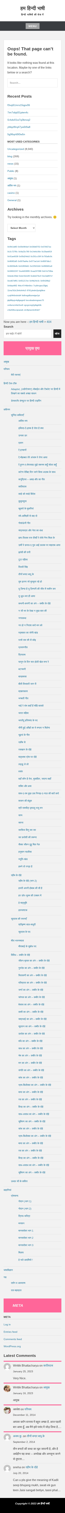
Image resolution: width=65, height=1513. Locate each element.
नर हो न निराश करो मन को (30, 625)
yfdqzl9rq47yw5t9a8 (18, 127)
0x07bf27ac (46, 247)
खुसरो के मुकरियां (26, 508)
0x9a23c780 (23, 251)
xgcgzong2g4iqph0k (33, 305)
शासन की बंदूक (25, 800)
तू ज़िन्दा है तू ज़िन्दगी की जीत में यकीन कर (37, 588)
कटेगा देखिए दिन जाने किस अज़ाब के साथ (36, 472)
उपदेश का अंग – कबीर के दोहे (31, 1033)
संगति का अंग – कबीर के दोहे (31, 1070)
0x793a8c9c (47, 256)
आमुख (10, 178)
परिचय (7, 369)
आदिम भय (11, 185)
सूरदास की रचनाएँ (19, 918)
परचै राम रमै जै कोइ (27, 640)
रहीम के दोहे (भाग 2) (27, 880)
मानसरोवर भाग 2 (25, 1237)
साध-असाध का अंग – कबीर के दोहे (33, 1114)
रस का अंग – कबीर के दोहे (30, 1099)
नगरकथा (22, 618)
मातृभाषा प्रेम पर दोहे (27, 756)
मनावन (21, 1223)
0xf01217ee (23, 281)
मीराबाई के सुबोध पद (27, 946)
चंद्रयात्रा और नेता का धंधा (30, 530)
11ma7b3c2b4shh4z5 (16, 290)
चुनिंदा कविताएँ (17, 415)
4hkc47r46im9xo (25, 286)
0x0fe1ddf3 (12, 247)
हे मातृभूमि (22, 902)
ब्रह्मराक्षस (23, 691)
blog (9, 156)
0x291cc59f (36, 256)
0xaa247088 (36, 271)
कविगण (7, 409)
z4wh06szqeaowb (15, 310)
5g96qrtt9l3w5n (16, 134)
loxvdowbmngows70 (35, 300)
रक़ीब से (21, 742)
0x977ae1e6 (34, 261)
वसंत (20, 771)
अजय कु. (17, 1436)
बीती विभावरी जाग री (27, 683)
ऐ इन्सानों (22, 450)
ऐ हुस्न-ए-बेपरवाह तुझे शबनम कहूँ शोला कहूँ (37, 464)
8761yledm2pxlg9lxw (36, 290)
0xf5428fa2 (45, 281)
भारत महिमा (23, 713)
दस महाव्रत (16, 1290)
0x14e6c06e (35, 251)
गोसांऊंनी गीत (24, 523)
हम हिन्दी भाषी (32, 8)
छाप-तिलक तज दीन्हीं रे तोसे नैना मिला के (36, 537)
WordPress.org (12, 1346)
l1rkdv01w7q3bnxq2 (18, 119)
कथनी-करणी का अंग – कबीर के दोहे (34, 603)
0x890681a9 (46, 266)
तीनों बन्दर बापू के (26, 574)
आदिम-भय (22, 420)
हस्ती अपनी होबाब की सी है (30, 888)
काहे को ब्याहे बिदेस (26, 493)
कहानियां (7, 1190)
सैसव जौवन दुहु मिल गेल (29, 844)
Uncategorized (15, 149)
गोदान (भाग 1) (24, 1201)
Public (10, 171)
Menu (33, 26)
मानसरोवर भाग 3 (25, 1245)
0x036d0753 (34, 247)
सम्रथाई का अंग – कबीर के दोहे (32, 1019)
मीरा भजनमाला (17, 940)
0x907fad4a (23, 261)
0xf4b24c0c (34, 281)
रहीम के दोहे (16, 875)
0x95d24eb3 (24, 256)
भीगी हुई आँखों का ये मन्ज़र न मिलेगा (34, 727)
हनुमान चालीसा (25, 851)
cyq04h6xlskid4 (14, 295)
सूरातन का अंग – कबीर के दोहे (31, 1026)
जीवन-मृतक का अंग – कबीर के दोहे (34, 960)
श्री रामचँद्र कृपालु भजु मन (30, 807)
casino (11, 192)
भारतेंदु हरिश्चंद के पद (28, 720)
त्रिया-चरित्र (24, 1216)
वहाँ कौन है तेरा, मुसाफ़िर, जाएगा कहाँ (34, 778)
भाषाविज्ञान (8, 1270)
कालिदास (22, 486)
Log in (7, 1324)
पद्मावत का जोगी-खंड (28, 632)
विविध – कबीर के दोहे (20, 954)
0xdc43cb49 (24, 276)
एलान (20, 442)
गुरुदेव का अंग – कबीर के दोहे (31, 968)
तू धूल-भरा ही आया (26, 596)
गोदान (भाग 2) (24, 1208)
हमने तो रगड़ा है (25, 866)
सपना (20, 822)
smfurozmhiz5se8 (15, 305)
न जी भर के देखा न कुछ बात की (32, 610)
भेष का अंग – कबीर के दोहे (30, 1055)
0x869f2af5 (12, 261)
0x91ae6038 (12, 256)
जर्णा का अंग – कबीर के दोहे (30, 989)
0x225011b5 (35, 266)
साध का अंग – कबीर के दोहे (30, 1048)
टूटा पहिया (23, 559)
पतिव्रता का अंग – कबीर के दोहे (32, 982)
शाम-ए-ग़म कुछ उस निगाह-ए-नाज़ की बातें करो (38, 793)
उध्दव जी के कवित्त (19, 1181)
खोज (57, 333)
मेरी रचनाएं (15, 374)
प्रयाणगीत (23, 647)
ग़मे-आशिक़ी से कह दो (27, 515)
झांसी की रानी (24, 552)
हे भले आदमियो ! (25, 1259)
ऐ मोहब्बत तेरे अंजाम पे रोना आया (32, 457)
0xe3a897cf (47, 276)
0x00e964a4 (23, 247)
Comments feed (13, 1339)
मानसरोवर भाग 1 (25, 1230)
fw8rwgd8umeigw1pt (31, 295)
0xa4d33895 (24, 271)
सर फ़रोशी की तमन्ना (27, 837)
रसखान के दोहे (24, 749)
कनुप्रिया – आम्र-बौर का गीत (31, 479)
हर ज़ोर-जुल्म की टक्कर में (29, 895)
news (10, 163)
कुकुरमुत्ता (22, 501)
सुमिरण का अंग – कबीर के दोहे (31, 1121)
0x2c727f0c (12, 251)
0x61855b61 (23, 266)
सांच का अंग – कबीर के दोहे (30, 1077)
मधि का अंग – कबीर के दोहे (30, 1041)
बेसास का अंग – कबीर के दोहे (31, 1004)
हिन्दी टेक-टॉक (10, 383)
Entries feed (10, 1331)
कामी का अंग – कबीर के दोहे (30, 1011)
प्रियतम (21, 654)
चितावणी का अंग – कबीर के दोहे (32, 975)
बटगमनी (22, 669)
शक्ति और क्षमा (24, 786)
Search (8, 326)
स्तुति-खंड (23, 859)
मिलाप (21, 1252)
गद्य (5, 1277)
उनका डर (22, 435)
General (12, 200)
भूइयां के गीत (24, 734)
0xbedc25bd (12, 276)
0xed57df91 (12, 281)
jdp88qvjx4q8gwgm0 (16, 300)
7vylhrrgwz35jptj (40, 286)
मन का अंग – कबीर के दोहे (30, 1062)
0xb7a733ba (47, 271)
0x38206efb (12, 266)
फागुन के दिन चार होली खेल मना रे (33, 661)
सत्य (20, 815)
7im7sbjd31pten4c (17, 112)
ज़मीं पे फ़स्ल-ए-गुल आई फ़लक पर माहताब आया (39, 545)
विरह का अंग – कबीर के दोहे (30, 1106)
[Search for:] (32, 84)
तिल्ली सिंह (23, 566)
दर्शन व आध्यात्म (18, 1282)
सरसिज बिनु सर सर (27, 829)
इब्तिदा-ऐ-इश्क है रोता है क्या (31, 428)
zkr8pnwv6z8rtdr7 (32, 310)
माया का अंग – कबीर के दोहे (30, 1092)
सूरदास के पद (24, 931)
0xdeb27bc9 (36, 276)
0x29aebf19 (47, 251)
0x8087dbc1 (45, 261)
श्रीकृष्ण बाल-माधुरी (27, 924)
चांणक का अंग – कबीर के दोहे (31, 997)
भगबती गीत (23, 698)
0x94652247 (12, 271)
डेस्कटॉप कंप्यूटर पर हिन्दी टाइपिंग (26, 400)
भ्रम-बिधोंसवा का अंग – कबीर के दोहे (34, 1084)
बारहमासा (22, 676)
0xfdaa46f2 (12, 286)
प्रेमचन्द (14, 1195)
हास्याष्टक (22, 910)
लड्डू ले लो (23, 764)
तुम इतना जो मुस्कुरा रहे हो (30, 581)
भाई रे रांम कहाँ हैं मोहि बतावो (31, 705)
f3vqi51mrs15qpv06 (18, 105)
